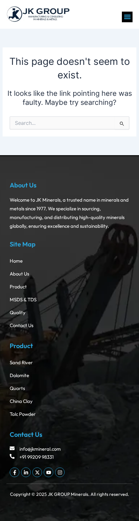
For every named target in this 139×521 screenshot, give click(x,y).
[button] (127, 17)
